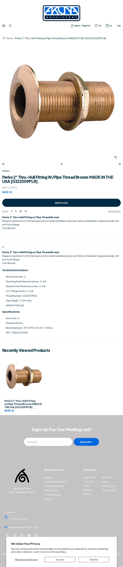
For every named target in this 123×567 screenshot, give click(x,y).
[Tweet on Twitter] (20, 211)
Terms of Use (108, 486)
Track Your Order (89, 483)
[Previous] (3, 164)
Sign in (77, 26)
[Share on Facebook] (11, 211)
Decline (94, 559)
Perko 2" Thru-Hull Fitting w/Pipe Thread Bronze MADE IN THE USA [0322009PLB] (23, 404)
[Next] (119, 164)
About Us (48, 499)
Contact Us (10, 512)
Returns (87, 494)
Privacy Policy (109, 490)
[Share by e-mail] (26, 211)
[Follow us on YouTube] (29, 535)
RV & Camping (51, 490)
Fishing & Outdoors (53, 486)
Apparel (48, 477)
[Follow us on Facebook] (7, 535)
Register (86, 26)
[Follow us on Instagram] (14, 535)
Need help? (114, 211)
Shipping (88, 489)
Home (9, 38)
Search (105, 481)
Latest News (90, 477)
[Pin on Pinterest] (16, 211)
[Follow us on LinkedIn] (36, 535)
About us (106, 477)
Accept (60, 559)
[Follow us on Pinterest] (22, 535)
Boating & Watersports (55, 481)
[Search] (11, 25)
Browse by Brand (52, 494)
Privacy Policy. (59, 551)
